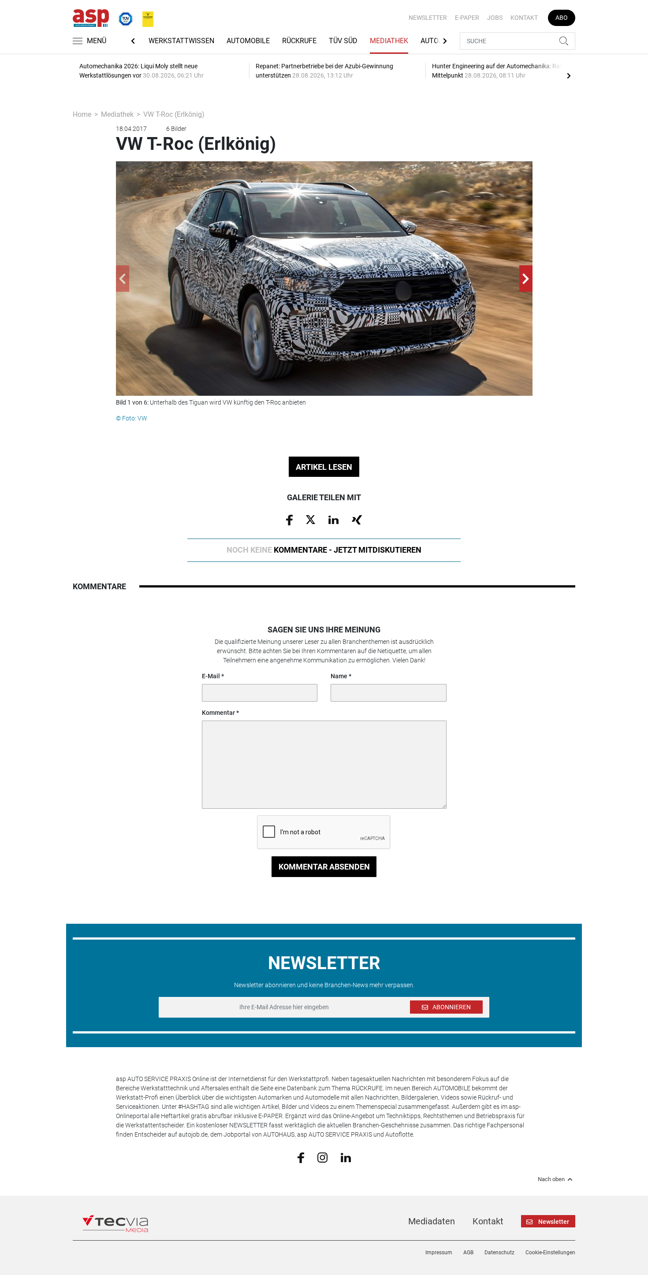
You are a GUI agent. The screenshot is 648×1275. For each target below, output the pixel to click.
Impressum (438, 1252)
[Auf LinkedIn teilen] (333, 519)
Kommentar (218, 712)
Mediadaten (431, 1221)
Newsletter (428, 17)
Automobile (248, 41)
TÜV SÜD (343, 41)
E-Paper (467, 17)
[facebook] (301, 1157)
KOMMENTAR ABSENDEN (324, 866)
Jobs (495, 17)
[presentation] (568, 75)
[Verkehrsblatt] (144, 17)
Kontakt (524, 17)
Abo (561, 17)
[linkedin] (346, 1156)
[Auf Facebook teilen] (289, 519)
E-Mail (211, 676)
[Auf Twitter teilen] (310, 519)
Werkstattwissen (181, 41)
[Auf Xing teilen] (357, 519)
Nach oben (551, 1179)
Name (339, 676)
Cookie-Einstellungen (550, 1252)
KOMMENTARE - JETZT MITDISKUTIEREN (324, 549)
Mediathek (389, 41)
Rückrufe (299, 41)
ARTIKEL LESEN (324, 467)
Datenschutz (499, 1252)
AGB (468, 1252)
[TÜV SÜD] (123, 17)
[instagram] (322, 1156)
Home (82, 114)
